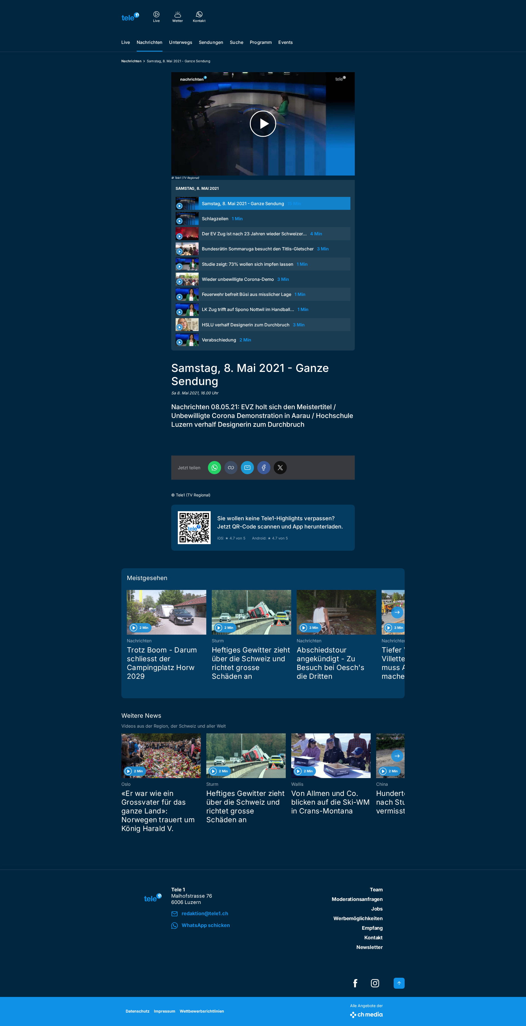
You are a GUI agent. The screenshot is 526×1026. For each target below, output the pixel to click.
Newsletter (369, 947)
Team (376, 889)
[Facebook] (263, 467)
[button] (231, 467)
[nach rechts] (397, 612)
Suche (236, 42)
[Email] (247, 467)
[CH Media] (366, 1013)
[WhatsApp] (214, 467)
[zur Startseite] (130, 16)
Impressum (164, 1011)
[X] (280, 467)
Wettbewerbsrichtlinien (202, 1011)
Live (125, 42)
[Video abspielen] (263, 124)
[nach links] (129, 612)
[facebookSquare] (355, 983)
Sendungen (211, 42)
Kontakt (373, 937)
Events (285, 42)
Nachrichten (150, 42)
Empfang (372, 928)
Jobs (377, 909)
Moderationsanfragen (357, 899)
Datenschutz (138, 1011)
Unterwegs (180, 42)
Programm (261, 42)
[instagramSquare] (375, 983)
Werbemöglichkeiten (358, 918)
